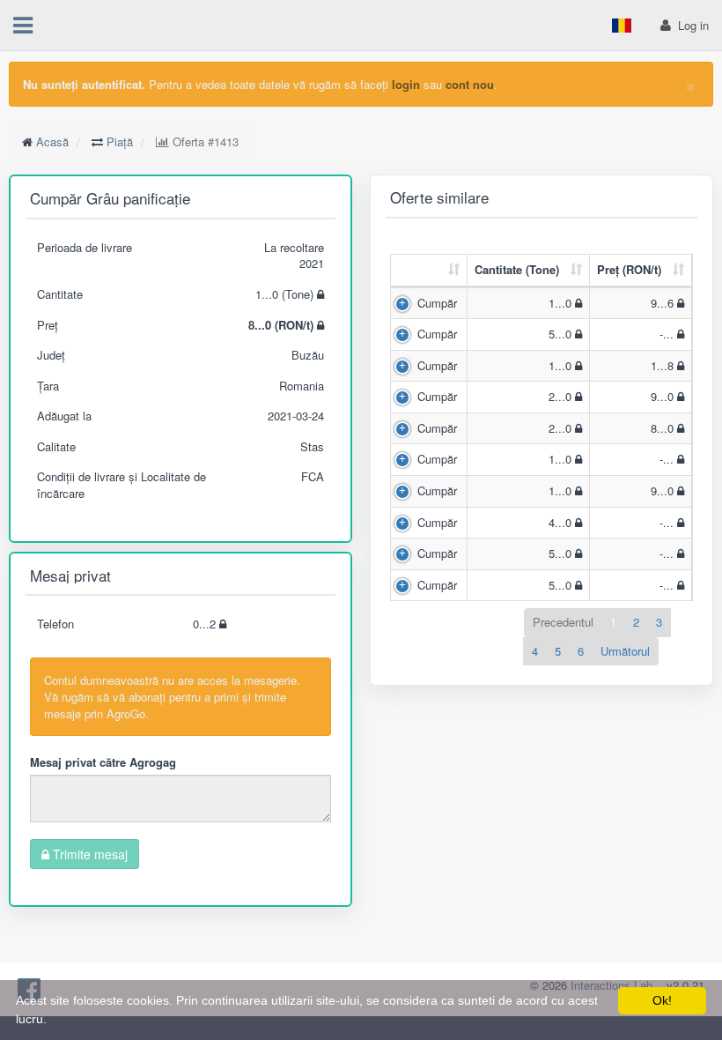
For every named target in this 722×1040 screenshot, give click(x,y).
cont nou (470, 84)
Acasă (52, 141)
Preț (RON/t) (629, 269)
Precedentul (563, 621)
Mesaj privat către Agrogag (103, 762)
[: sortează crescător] (429, 271)
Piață (120, 141)
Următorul (625, 651)
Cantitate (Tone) (517, 269)
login (406, 84)
